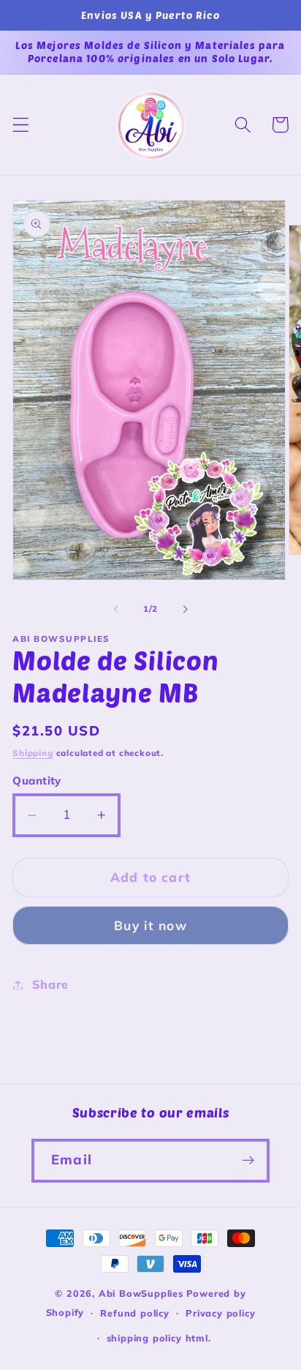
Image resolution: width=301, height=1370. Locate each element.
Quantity (36, 780)
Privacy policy (220, 1313)
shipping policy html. (159, 1338)
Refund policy (134, 1313)
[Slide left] (116, 610)
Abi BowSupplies (141, 1293)
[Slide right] (185, 610)
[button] (20, 124)
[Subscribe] (248, 1161)
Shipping (32, 752)
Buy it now (150, 925)
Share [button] (50, 984)
